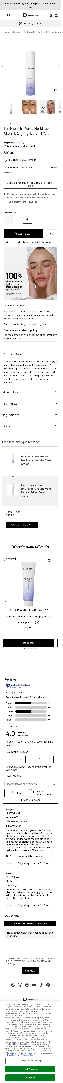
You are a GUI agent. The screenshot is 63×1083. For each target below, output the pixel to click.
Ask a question (30, 146)
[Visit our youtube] (34, 985)
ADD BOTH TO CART (22, 524)
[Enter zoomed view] (55, 90)
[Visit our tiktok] (41, 985)
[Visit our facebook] (12, 985)
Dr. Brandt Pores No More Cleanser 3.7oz (28, 610)
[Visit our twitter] (19, 985)
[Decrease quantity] (8, 219)
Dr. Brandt (29, 31)
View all (53, 167)
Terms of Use (27, 1055)
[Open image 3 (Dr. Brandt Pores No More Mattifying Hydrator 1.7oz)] (47, 107)
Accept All (30, 1077)
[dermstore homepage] (30, 15)
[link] (50, 15)
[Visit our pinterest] (48, 985)
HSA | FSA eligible (17, 160)
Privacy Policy (11, 1055)
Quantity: (10, 212)
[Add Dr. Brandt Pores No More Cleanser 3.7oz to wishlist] (49, 560)
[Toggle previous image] (2, 65)
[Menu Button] (3, 15)
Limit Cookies (30, 1069)
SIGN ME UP (30, 970)
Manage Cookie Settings (30, 1060)
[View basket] (56, 15)
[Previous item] (5, 602)
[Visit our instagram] (26, 985)
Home (7, 31)
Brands (16, 31)
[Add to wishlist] (51, 233)
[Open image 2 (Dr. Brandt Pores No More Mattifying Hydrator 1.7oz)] (29, 107)
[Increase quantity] (27, 219)
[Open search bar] (8, 15)
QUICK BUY (28, 643)
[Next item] (55, 602)
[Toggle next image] (58, 65)
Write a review (11, 146)
